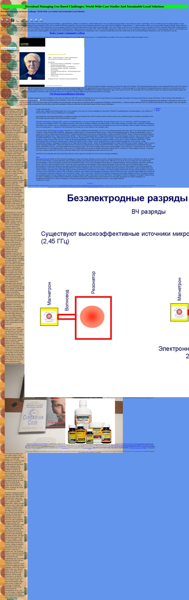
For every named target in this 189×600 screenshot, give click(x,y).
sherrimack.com (109, 187)
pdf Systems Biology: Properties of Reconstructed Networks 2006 (125, 444)
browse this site (61, 445)
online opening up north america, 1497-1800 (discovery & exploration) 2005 (110, 447)
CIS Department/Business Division (67, 94)
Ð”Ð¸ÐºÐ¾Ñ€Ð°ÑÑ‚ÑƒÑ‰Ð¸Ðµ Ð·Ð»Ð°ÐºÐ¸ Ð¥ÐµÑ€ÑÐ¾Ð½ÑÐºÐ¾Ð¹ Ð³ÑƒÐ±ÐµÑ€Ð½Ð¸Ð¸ (81, 185)
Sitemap (158, 108)
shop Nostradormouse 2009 (89, 448)
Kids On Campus (58, 130)
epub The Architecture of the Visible (138, 448)
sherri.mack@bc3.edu (43, 159)
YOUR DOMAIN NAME (93, 187)
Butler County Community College (67, 33)
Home (157, 110)
